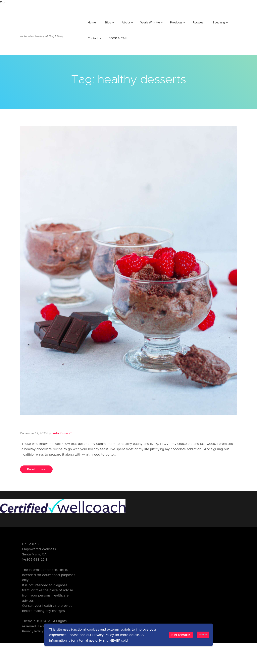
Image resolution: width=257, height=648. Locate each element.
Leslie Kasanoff (62, 433)
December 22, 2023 (33, 433)
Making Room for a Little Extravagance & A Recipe (99, 425)
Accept (203, 634)
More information (180, 634)
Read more (36, 469)
